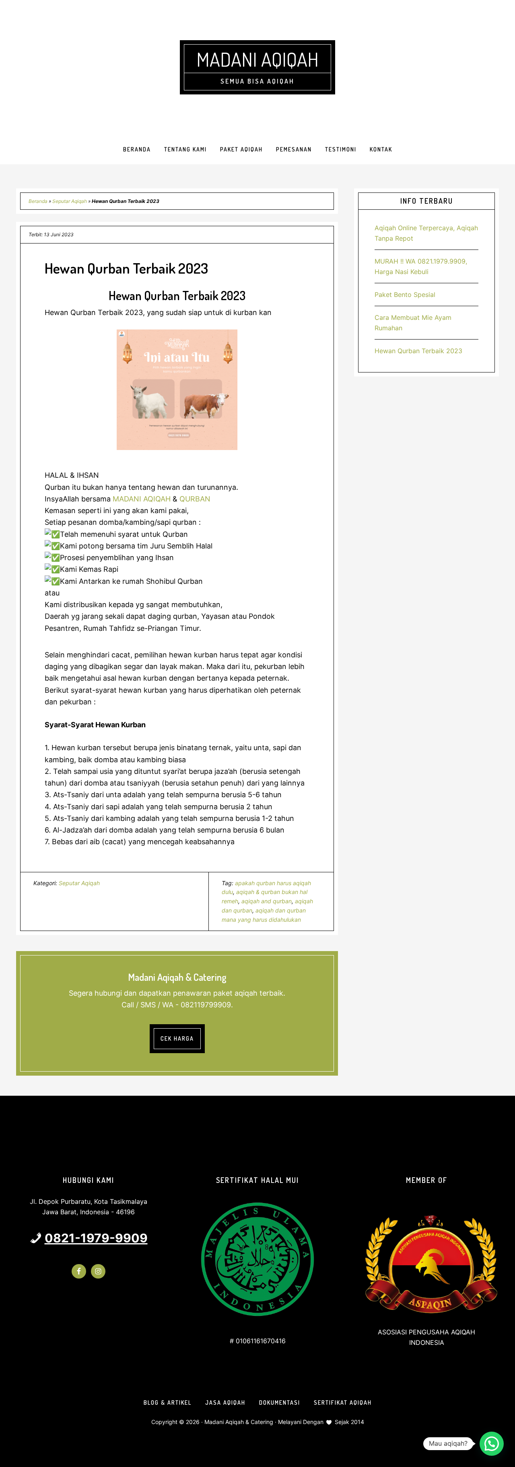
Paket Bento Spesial (405, 295)
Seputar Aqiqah (69, 201)
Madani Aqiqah (257, 59)
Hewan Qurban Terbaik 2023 (418, 351)
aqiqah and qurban (266, 901)
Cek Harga (177, 1038)
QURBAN (193, 499)
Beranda (38, 201)
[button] (492, 1444)
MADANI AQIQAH (142, 499)
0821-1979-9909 (96, 1238)
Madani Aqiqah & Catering (238, 1421)
